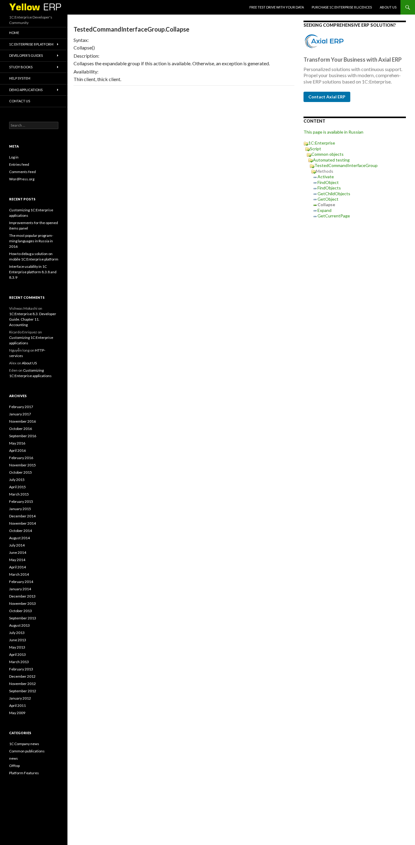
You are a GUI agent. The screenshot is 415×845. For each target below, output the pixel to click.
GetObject (327, 199)
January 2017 (20, 414)
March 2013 (19, 661)
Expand (324, 210)
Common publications (27, 751)
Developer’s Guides (26, 55)
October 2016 (20, 428)
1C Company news (24, 743)
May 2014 (17, 559)
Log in (14, 157)
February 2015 (21, 501)
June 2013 (17, 640)
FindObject (328, 182)
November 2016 (22, 421)
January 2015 (20, 508)
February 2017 (21, 406)
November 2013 (22, 603)
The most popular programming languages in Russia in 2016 (31, 241)
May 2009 (17, 712)
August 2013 (19, 625)
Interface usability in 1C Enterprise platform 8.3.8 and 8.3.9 (33, 272)
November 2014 (22, 523)
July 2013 (17, 632)
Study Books (21, 67)
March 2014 (19, 574)
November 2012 (22, 683)
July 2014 (17, 545)
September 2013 (22, 618)
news (13, 758)
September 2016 (22, 436)
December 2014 (22, 516)
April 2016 (17, 450)
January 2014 (20, 589)
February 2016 (21, 457)
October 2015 (20, 472)
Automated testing (331, 159)
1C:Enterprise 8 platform (31, 44)
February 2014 (21, 581)
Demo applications (26, 90)
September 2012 (22, 691)
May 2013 (17, 647)
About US (388, 7)
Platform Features (24, 773)
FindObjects (329, 187)
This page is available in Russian (333, 132)
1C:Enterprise (321, 142)
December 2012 (22, 676)
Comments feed (22, 171)
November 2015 (22, 465)
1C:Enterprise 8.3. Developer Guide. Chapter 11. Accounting (32, 319)
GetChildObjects (333, 193)
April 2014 (17, 567)
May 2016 (17, 443)
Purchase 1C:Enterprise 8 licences (342, 7)
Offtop (14, 765)
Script (315, 148)
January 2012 (20, 698)
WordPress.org (21, 179)
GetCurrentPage (333, 215)
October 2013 (20, 610)
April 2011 (17, 705)
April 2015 (17, 487)
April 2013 (17, 654)
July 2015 (17, 479)
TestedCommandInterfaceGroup (346, 165)
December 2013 (22, 596)
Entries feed (19, 164)
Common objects (327, 154)
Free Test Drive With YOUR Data (276, 7)
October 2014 (20, 530)
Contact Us (19, 101)
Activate (325, 176)
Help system (19, 78)
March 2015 (19, 494)
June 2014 (17, 552)
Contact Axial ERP (326, 96)
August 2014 (19, 538)
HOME (14, 33)
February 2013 (21, 669)
